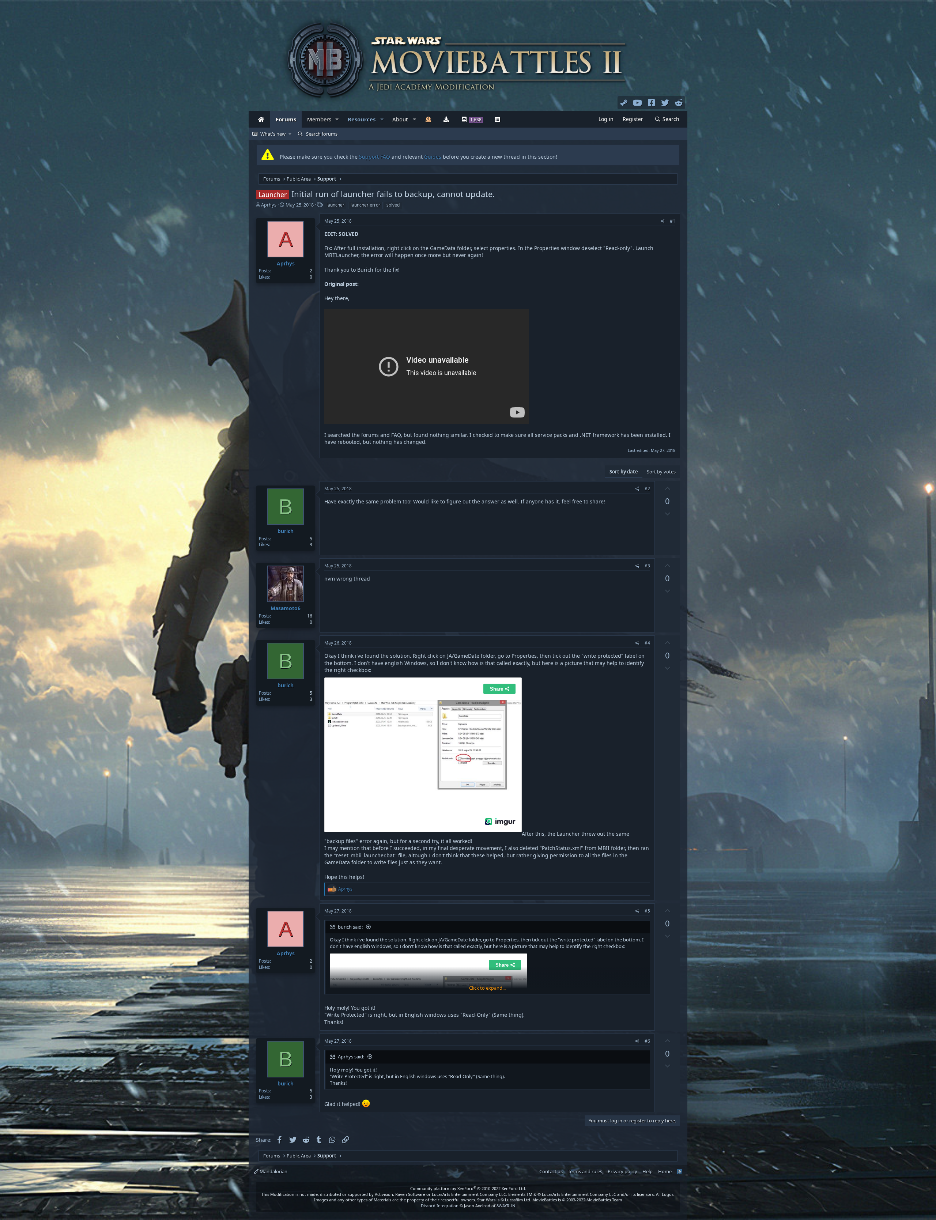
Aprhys (268, 204)
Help (647, 1171)
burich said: (350, 927)
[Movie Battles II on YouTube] (638, 102)
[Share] (662, 221)
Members (319, 119)
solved (393, 205)
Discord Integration (439, 1205)
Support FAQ (375, 156)
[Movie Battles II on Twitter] (665, 102)
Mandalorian (272, 1171)
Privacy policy (622, 1171)
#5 (647, 911)
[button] (337, 119)
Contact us (551, 1171)
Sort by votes (661, 471)
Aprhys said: (351, 1056)
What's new (273, 134)
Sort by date (623, 471)
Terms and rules (585, 1171)
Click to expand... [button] (487, 988)
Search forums (321, 134)
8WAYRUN (506, 1205)
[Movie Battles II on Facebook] (651, 102)
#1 (672, 221)
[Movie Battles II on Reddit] (679, 102)
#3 (647, 566)
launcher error (365, 205)
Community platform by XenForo (468, 1188)
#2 (647, 489)
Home (665, 1171)
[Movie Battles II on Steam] (624, 102)
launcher (335, 205)
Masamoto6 (286, 608)
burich (286, 531)
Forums (286, 119)
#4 (647, 643)
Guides (432, 156)
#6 (647, 1041)
